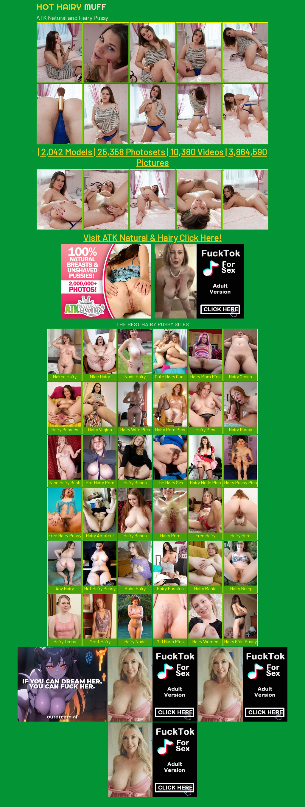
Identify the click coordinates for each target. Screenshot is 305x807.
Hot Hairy (71, 6)
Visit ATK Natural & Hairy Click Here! (152, 237)
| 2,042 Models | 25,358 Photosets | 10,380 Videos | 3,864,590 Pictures (152, 157)
